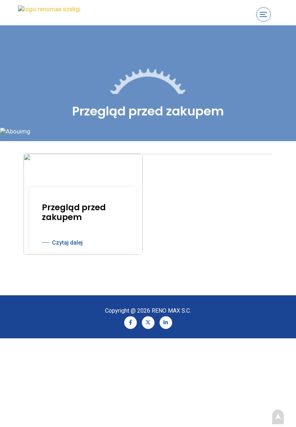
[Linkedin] (166, 322)
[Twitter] (148, 322)
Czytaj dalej (67, 242)
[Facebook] (130, 322)
